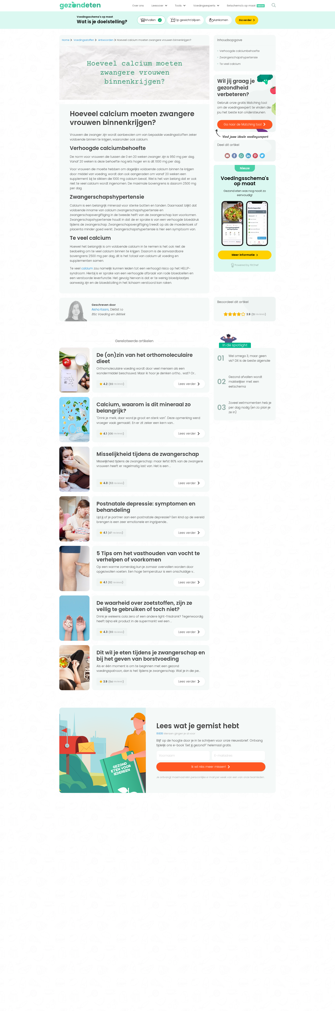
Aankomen (220, 20)
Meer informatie (243, 255)
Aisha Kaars (100, 309)
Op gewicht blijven (187, 20)
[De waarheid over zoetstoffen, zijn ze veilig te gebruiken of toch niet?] (74, 618)
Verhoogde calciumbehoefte (239, 51)
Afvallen (150, 20)
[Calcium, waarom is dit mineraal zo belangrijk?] (74, 419)
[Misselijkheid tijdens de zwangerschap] (74, 469)
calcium (87, 268)
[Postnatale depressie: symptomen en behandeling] (74, 518)
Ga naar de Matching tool (243, 124)
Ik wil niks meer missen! (208, 767)
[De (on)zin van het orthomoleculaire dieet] (74, 370)
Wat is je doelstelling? (102, 21)
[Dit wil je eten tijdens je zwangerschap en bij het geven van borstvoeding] (74, 667)
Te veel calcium (230, 64)
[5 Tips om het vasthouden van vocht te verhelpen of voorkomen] (74, 568)
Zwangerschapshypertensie (238, 57)
